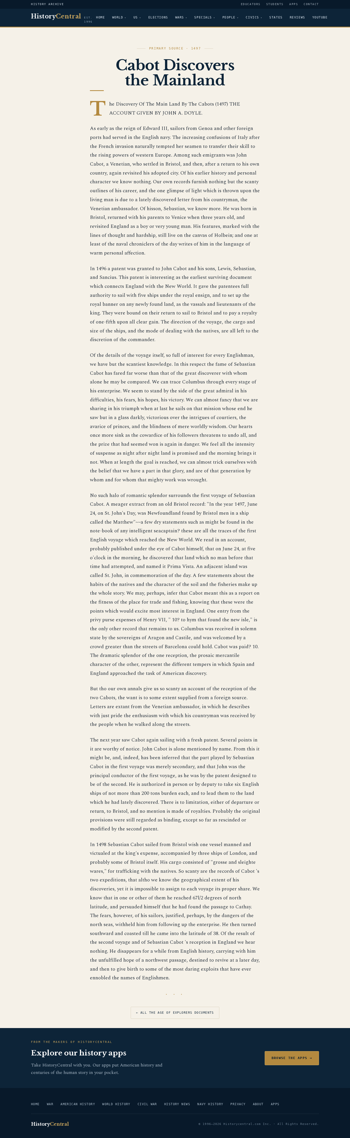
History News (177, 1104)
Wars (179, 17)
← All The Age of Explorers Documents (175, 1012)
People (228, 17)
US (135, 17)
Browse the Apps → (292, 1058)
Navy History (210, 1104)
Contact (311, 4)
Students (275, 4)
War (50, 1104)
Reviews (297, 17)
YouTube (320, 17)
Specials (203, 17)
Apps (293, 4)
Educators (251, 4)
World (117, 17)
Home (100, 17)
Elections (158, 17)
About (258, 1104)
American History (77, 1104)
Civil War (147, 1104)
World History (116, 1104)
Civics (252, 17)
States (275, 17)
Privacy (237, 1104)
